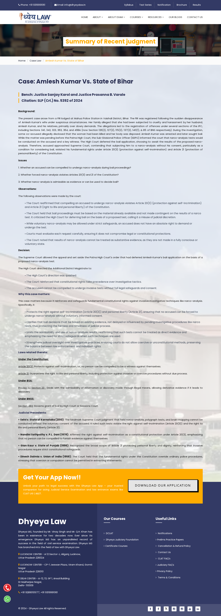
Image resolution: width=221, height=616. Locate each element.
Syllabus (128, 4)
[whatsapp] (7, 599)
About (97, 17)
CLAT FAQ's (163, 558)
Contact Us (195, 17)
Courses (136, 17)
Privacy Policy (164, 571)
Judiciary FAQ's (165, 564)
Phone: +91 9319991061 (33, 4)
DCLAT (109, 533)
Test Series (145, 4)
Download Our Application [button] (163, 485)
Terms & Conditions (168, 577)
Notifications (164, 533)
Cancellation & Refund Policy (174, 546)
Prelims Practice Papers (170, 539)
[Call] (7, 588)
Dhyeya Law (42, 521)
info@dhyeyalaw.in (75, 4)
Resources (155, 17)
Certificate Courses (116, 546)
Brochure (182, 4)
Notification (164, 4)
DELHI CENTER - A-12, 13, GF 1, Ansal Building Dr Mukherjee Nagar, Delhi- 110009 (44, 582)
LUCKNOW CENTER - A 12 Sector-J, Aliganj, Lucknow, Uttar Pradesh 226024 (49, 555)
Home (84, 17)
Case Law (35, 60)
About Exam (115, 17)
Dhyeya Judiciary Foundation (122, 539)
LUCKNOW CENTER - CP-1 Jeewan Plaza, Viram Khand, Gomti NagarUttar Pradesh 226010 (55, 568)
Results (197, 4)
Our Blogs (175, 17)
